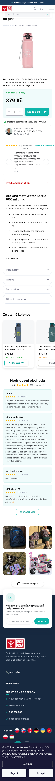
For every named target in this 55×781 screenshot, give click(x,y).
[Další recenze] (46, 162)
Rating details (31, 25)
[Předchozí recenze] (9, 162)
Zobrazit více (28, 512)
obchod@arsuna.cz (19, 718)
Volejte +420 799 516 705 (28, 131)
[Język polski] (5, 736)
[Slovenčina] (23, 730)
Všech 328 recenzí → (44, 145)
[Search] (35, 8)
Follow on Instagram (30, 583)
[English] (29, 730)
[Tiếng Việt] (49, 730)
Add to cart (33, 111)
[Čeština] (17, 730)
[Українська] (42, 730)
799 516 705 (15, 712)
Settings (27, 764)
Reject (14, 773)
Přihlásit (42, 621)
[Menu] (51, 8)
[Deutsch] (36, 730)
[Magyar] (11, 736)
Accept (41, 773)
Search (47, 14)
